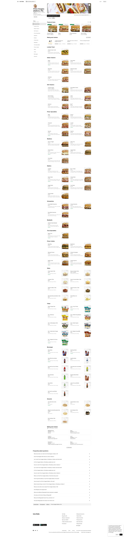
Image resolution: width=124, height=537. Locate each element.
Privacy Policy (64, 530)
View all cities (79, 515)
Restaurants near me (80, 514)
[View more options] (89, 5)
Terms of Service (74, 532)
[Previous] (88, 22)
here (112, 532)
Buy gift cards (64, 515)
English (79, 525)
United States (36, 504)
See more (88, 37)
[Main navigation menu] (18, 1)
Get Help (63, 514)
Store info (35, 16)
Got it (121, 534)
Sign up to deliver (65, 519)
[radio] (49, 18)
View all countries (80, 517)
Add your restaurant (65, 517)
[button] (62, 453)
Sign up (104, 1)
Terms (69, 530)
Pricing (73, 530)
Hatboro (47, 504)
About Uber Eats (80, 521)
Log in (101, 1)
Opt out (117, 534)
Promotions (64, 523)
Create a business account (67, 521)
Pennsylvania (42, 504)
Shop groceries (79, 523)
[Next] (90, 22)
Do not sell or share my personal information (83, 530)
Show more (69, 447)
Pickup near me (79, 519)
